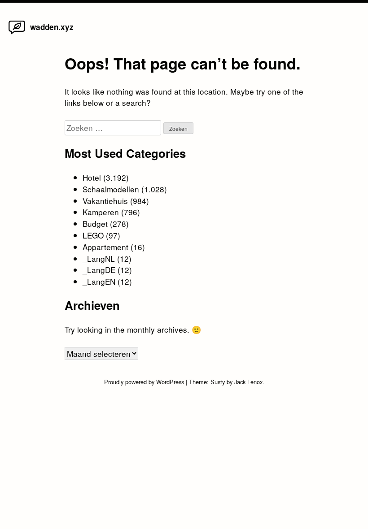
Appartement (105, 246)
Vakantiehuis (105, 200)
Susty (217, 381)
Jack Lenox (248, 381)
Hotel (92, 177)
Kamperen (101, 211)
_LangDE (99, 269)
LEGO (93, 235)
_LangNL (99, 258)
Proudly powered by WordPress (145, 381)
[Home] (17, 33)
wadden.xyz (52, 27)
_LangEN (99, 281)
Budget (95, 223)
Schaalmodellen (111, 189)
